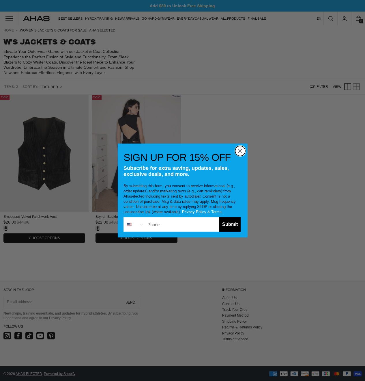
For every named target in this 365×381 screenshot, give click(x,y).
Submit (230, 224)
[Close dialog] (240, 151)
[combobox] (134, 224)
